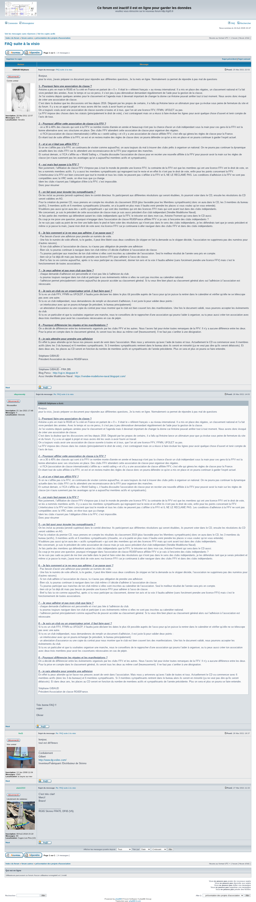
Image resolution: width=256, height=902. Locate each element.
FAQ (232, 23)
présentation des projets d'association (52, 38)
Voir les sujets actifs (46, 34)
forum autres (27, 38)
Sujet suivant (244, 59)
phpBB (118, 899)
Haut (8, 387)
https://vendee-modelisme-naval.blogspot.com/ (100, 376)
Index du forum (12, 38)
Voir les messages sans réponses (20, 34)
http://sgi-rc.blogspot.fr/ (65, 372)
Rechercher (245, 23)
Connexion (12, 23)
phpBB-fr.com (135, 901)
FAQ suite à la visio (22, 44)
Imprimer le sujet (14, 59)
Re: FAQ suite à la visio (64, 394)
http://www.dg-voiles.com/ (53, 760)
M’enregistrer (28, 23)
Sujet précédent (229, 59)
